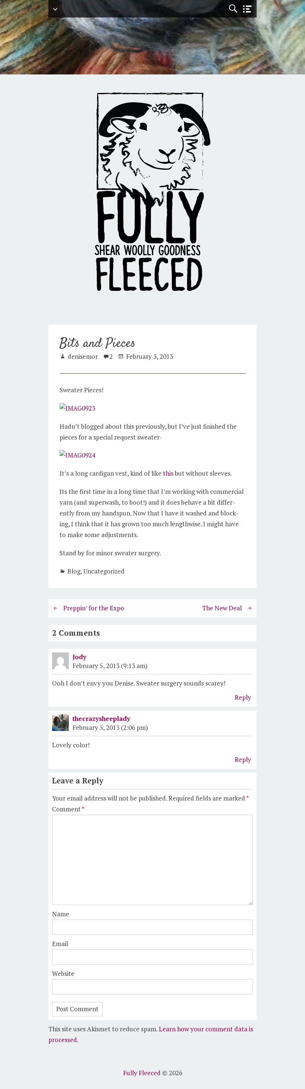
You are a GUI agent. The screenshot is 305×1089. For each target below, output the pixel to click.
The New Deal (222, 608)
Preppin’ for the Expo (93, 608)
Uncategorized (104, 571)
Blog (73, 571)
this (168, 473)
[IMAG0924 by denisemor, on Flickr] (77, 455)
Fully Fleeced (142, 1073)
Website (63, 973)
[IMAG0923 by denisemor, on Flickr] (77, 408)
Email (60, 943)
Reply (243, 697)
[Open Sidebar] (247, 9)
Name (60, 914)
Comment (68, 809)
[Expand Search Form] (233, 8)
